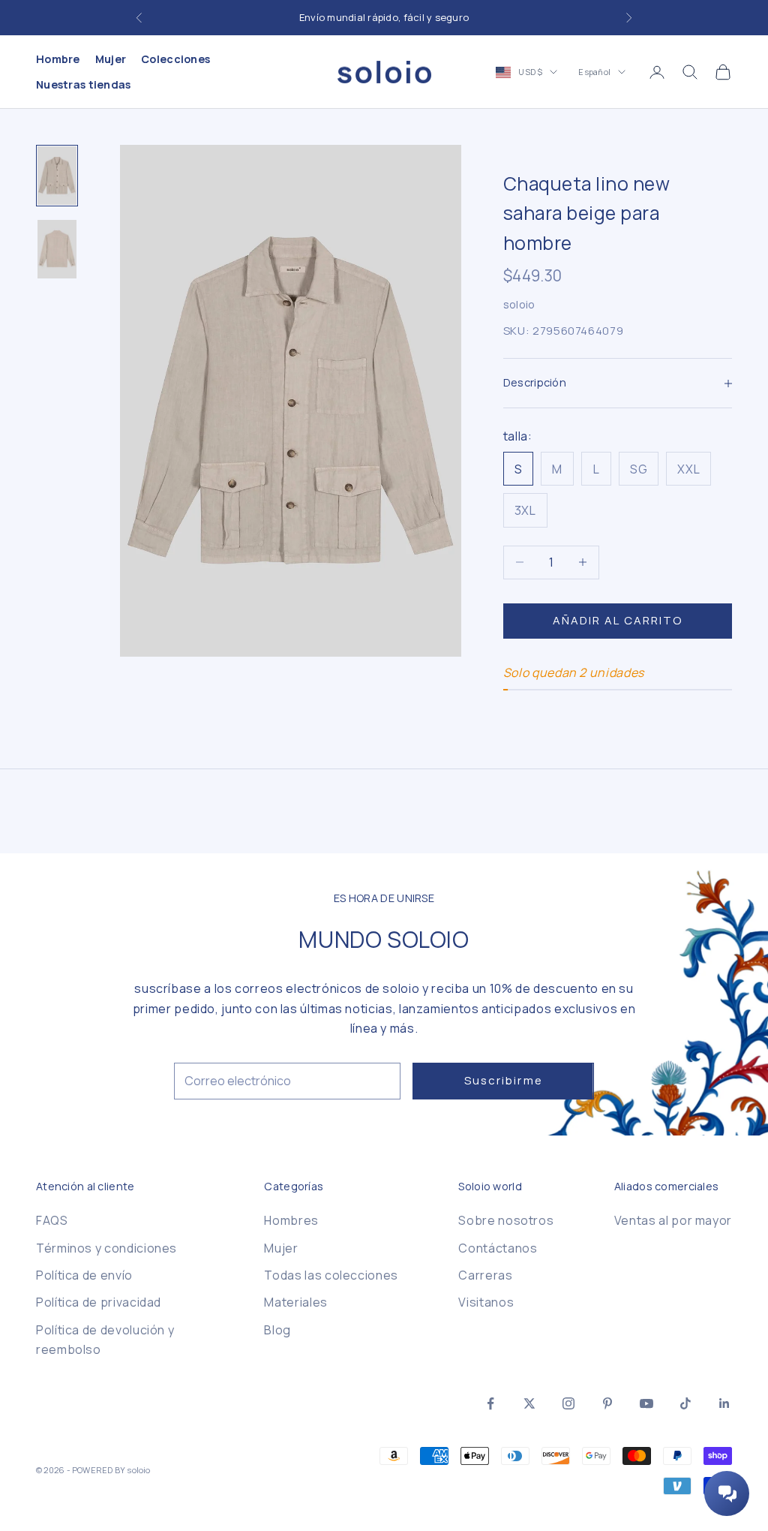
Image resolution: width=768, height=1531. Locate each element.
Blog (277, 1330)
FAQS (52, 1220)
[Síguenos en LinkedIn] (724, 1403)
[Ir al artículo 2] (57, 249)
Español (594, 71)
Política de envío (84, 1275)
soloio (519, 304)
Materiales (295, 1302)
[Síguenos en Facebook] (490, 1403)
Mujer (110, 59)
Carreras (485, 1275)
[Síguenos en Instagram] (568, 1403)
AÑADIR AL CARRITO (618, 620)
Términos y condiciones (106, 1248)
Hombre (58, 59)
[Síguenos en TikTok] (685, 1403)
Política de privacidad (98, 1302)
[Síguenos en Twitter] (529, 1403)
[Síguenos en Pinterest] (607, 1403)
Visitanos (486, 1302)
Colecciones (175, 59)
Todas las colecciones (331, 1275)
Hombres (291, 1220)
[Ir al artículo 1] (57, 175)
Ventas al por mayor (673, 1220)
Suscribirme (503, 1080)
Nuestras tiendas (83, 84)
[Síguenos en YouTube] (646, 1403)
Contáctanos (497, 1248)
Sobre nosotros (506, 1220)
